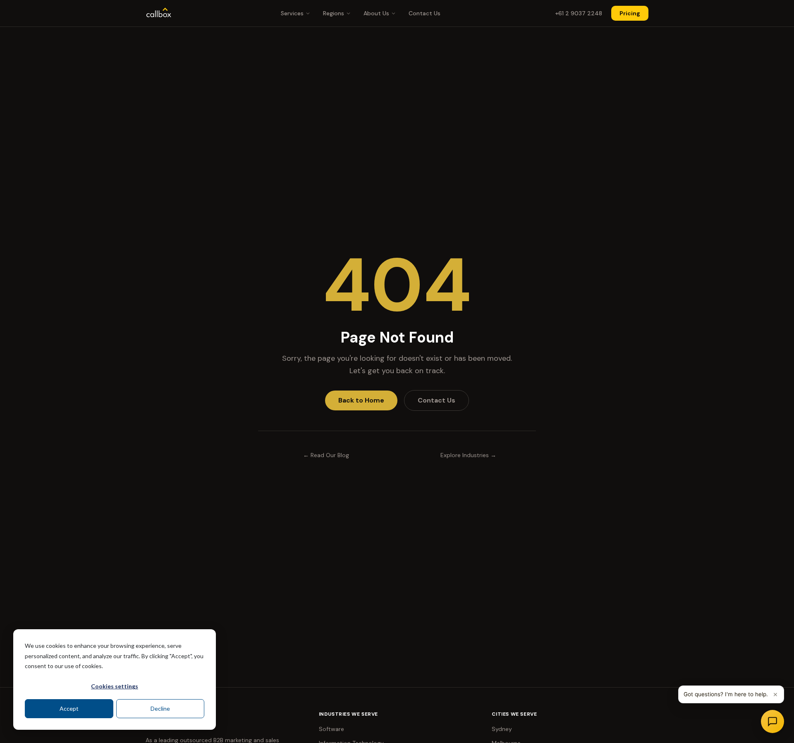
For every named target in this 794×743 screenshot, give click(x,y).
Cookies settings (114, 686)
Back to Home (361, 400)
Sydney (502, 729)
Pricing (629, 13)
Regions (333, 13)
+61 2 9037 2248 (578, 13)
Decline (160, 708)
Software (331, 729)
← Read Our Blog (326, 455)
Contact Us (424, 13)
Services (292, 13)
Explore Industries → (468, 455)
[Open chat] (772, 721)
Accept (69, 708)
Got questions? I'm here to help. (726, 694)
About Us (376, 13)
